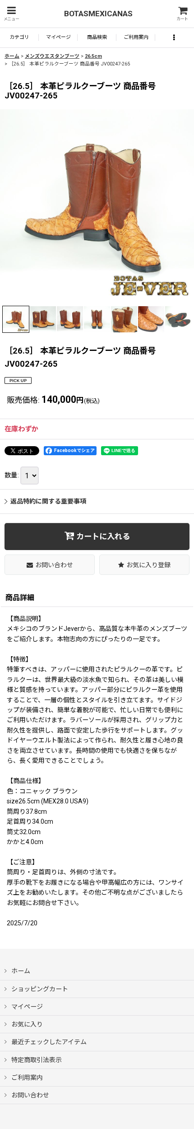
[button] (11, 14)
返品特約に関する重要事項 (48, 501)
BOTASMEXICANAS (98, 13)
